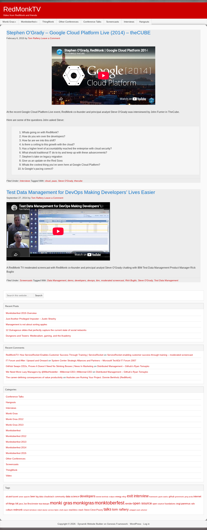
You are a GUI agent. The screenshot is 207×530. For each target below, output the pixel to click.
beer (32, 496)
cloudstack (49, 496)
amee (21, 497)
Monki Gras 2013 (14, 424)
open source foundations (164, 503)
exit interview (138, 496)
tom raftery (120, 509)
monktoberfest (109, 502)
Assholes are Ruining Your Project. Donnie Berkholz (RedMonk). (99, 377)
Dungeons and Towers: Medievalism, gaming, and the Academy (38, 335)
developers (80, 280)
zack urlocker (141, 510)
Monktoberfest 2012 (16, 436)
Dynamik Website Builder (90, 524)
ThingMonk (48, 21)
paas (54, 181)
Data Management (56, 280)
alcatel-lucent (12, 496)
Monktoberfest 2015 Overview (21, 313)
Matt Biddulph (44, 504)
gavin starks (163, 497)
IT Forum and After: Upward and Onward (27, 360)
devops (91, 280)
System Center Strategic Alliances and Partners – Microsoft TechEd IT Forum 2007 (94, 360)
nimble (128, 503)
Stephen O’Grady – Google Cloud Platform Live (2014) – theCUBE (78, 32)
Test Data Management (166, 280)
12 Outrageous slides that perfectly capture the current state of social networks (46, 330)
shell (61, 510)
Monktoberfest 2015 (16, 453)
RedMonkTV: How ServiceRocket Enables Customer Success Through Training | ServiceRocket (54, 355)
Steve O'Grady (65, 181)
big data (39, 496)
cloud (47, 181)
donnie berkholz (102, 497)
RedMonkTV (22, 9)
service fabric (53, 510)
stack (66, 510)
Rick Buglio (131, 280)
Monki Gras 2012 (14, 419)
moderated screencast (112, 280)
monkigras (83, 502)
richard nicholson (30, 510)
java (21, 503)
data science (72, 496)
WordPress (135, 524)
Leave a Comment (50, 38)
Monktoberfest (28, 21)
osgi (178, 503)
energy (118, 496)
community (60, 496)
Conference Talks (92, 21)
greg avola (189, 497)
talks (107, 509)
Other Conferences (68, 21)
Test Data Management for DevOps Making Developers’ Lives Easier (80, 192)
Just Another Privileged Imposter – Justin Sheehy (31, 318)
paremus (186, 503)
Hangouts (144, 21)
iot (16, 503)
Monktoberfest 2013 (16, 441)
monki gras (61, 502)
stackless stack (76, 510)
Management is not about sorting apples (26, 324)
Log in (146, 524)
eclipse (112, 497)
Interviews (129, 21)
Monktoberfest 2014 (16, 447)
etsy (124, 496)
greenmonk (179, 497)
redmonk (18, 509)
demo (70, 280)
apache (27, 497)
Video (9, 475)
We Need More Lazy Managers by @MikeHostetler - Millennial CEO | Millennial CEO (49, 372)
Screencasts (112, 21)
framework (153, 497)
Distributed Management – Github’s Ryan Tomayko (123, 366)
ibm (98, 280)
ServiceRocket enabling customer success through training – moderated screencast (150, 355)
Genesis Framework (117, 524)
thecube (78, 181)
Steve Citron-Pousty (93, 510)
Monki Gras (8, 21)
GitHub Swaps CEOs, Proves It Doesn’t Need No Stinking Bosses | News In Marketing (49, 366)
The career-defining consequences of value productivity (34, 377)
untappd (132, 510)
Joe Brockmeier (30, 503)
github (171, 496)
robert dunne (42, 510)
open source (142, 503)
